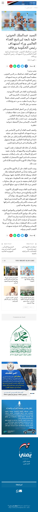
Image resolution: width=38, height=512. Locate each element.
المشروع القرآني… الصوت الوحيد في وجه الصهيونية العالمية (9, 249)
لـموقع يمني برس (13, 505)
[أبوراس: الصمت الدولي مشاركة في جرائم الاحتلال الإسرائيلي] (11, 291)
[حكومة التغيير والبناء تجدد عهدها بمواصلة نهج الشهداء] (27, 271)
